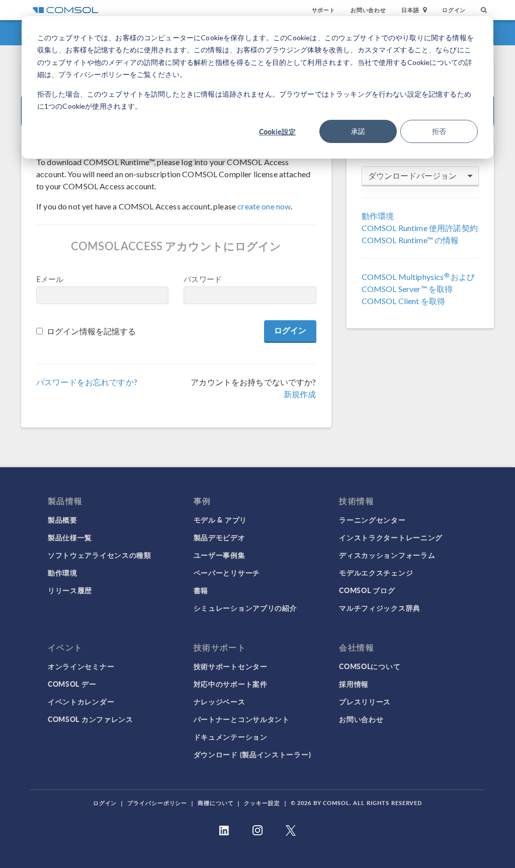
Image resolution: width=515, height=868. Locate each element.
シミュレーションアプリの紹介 (245, 608)
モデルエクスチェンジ (376, 572)
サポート (323, 10)
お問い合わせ (368, 10)
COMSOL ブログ (367, 590)
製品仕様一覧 (70, 537)
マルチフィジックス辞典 (379, 608)
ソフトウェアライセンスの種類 (99, 555)
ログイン (454, 10)
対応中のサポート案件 (231, 684)
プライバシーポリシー (157, 803)
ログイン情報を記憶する (91, 331)
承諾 (358, 131)
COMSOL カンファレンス (90, 719)
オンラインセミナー (81, 666)
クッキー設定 (262, 803)
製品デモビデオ (219, 537)
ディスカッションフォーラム (387, 555)
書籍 (201, 590)
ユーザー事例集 (219, 555)
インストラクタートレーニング (391, 537)
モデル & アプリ (220, 520)
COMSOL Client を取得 (404, 301)
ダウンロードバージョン (412, 175)
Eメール (50, 278)
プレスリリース (365, 701)
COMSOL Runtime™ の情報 (410, 240)
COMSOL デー (72, 684)
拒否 (439, 131)
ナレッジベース (219, 701)
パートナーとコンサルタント (242, 719)
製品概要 (62, 520)
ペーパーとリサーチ (227, 572)
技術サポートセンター (231, 666)
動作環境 (378, 216)
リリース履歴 (70, 590)
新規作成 (300, 394)
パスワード (203, 278)
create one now (264, 206)
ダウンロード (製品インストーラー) (252, 754)
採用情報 (354, 684)
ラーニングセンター (372, 520)
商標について (215, 803)
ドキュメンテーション (231, 737)
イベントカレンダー (81, 701)
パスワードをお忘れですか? (86, 382)
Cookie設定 (277, 131)
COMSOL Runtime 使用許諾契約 (420, 228)
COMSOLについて (369, 666)
